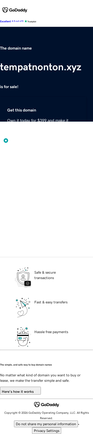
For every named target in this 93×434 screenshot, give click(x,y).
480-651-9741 (51, 254)
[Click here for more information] (27, 228)
